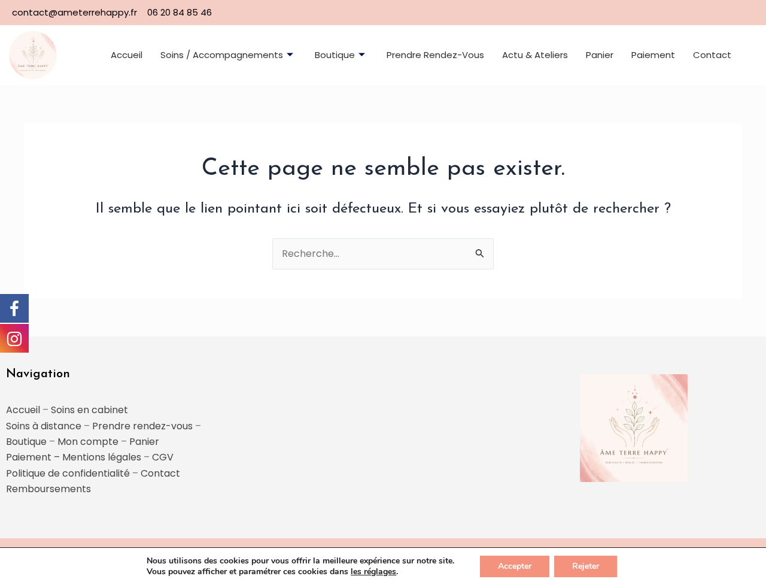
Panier (599, 55)
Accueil (126, 55)
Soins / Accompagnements (221, 55)
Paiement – (34, 457)
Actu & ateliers (535, 55)
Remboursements (48, 489)
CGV (163, 457)
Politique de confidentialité (68, 473)
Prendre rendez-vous (435, 55)
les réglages (373, 571)
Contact (712, 55)
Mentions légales (101, 457)
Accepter (514, 566)
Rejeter (585, 566)
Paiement (653, 55)
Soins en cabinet (89, 410)
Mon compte (87, 441)
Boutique (335, 55)
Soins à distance (43, 426)
